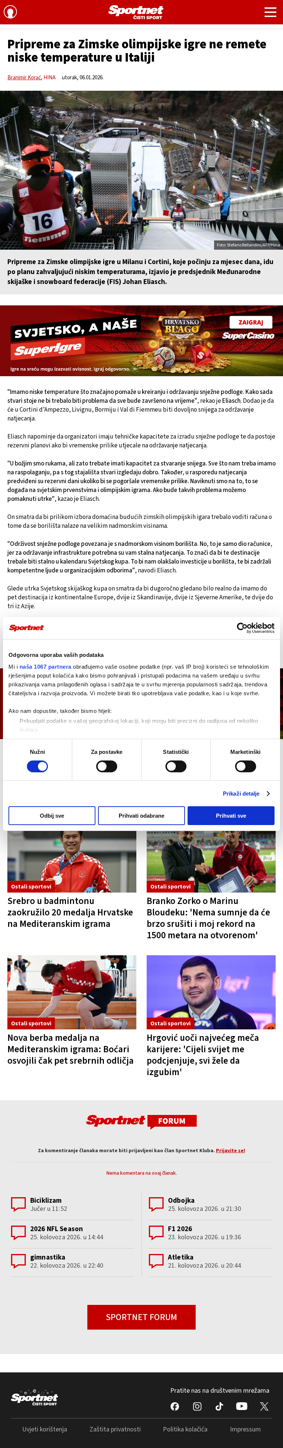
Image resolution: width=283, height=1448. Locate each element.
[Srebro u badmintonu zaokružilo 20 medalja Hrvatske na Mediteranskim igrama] (71, 855)
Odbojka (181, 1201)
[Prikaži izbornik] (270, 13)
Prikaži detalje (241, 793)
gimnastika (48, 1257)
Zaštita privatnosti (115, 1429)
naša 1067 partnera (45, 666)
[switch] (106, 766)
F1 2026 (180, 1229)
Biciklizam (46, 1201)
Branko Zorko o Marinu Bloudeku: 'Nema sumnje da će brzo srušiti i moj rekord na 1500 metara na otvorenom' (208, 918)
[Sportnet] (136, 12)
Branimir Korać (24, 78)
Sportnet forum (141, 1317)
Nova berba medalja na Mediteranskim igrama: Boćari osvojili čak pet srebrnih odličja (70, 1049)
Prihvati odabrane (141, 816)
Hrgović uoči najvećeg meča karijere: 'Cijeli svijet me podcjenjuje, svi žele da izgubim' (203, 1055)
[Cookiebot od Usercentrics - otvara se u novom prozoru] (242, 628)
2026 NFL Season (56, 1229)
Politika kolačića (185, 1429)
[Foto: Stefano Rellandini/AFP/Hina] (141, 170)
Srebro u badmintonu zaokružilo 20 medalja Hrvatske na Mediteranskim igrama (70, 912)
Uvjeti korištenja (44, 1429)
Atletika (180, 1257)
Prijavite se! (230, 1150)
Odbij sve (52, 816)
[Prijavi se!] (10, 13)
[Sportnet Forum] (141, 1121)
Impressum (245, 1429)
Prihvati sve (231, 816)
